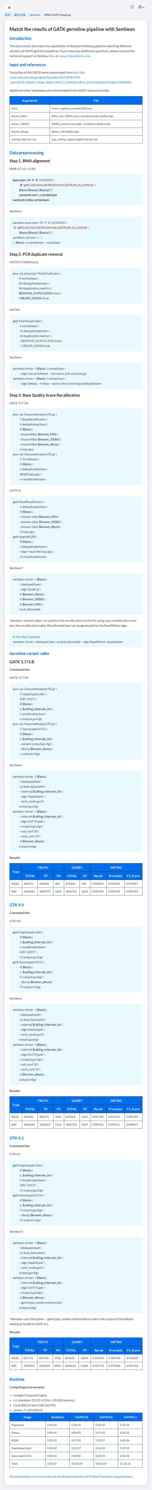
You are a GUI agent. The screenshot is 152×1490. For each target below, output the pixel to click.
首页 (7, 14)
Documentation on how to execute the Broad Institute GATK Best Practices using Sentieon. (71, 1476)
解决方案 (20, 14)
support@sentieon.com (74, 56)
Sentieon (35, 14)
